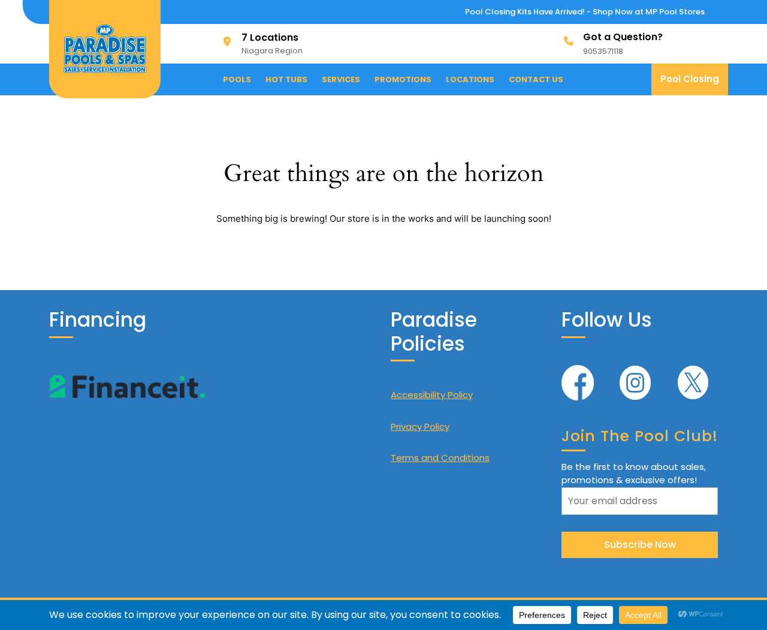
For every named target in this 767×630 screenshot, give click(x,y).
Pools (237, 79)
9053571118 (603, 51)
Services (341, 79)
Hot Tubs (286, 79)
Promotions (403, 79)
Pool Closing (694, 83)
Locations (470, 79)
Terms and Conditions (440, 457)
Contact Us (536, 79)
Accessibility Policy (432, 394)
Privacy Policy (420, 426)
